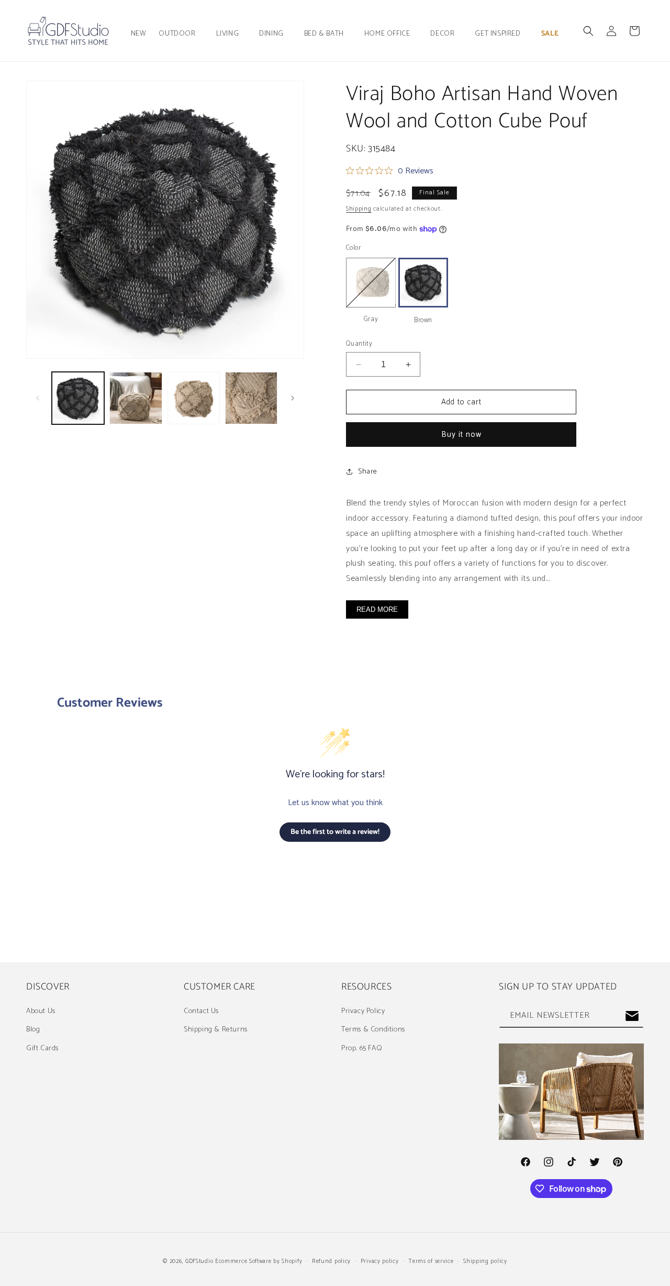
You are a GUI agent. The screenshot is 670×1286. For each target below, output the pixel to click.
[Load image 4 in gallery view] (194, 398)
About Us (40, 1011)
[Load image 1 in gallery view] (78, 398)
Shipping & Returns (216, 1030)
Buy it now (461, 434)
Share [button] (367, 472)
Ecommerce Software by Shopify (258, 1261)
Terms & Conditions (373, 1030)
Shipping (359, 209)
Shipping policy (485, 1261)
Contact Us (201, 1011)
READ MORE (377, 609)
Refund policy (331, 1261)
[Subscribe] (631, 1016)
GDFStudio (199, 1261)
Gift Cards (42, 1048)
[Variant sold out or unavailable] (371, 282)
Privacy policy (380, 1261)
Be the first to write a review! (335, 832)
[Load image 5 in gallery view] (251, 398)
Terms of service (430, 1261)
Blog (33, 1030)
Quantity (359, 344)
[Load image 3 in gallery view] (135, 398)
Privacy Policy (363, 1011)
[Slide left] (37, 398)
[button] (180, 34)
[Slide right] (292, 398)
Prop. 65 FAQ (361, 1048)
